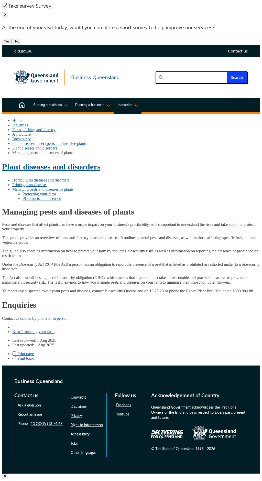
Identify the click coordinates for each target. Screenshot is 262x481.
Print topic (25, 358)
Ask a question (29, 405)
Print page (25, 353)
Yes (7, 41)
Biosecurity (21, 139)
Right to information (87, 425)
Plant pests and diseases (42, 198)
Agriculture (21, 134)
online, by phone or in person (44, 318)
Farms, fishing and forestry (34, 129)
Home (17, 120)
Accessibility (80, 434)
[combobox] (191, 77)
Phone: (40, 424)
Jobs (74, 443)
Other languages (83, 453)
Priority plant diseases (29, 185)
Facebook (123, 405)
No (17, 41)
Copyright (78, 397)
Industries (20, 125)
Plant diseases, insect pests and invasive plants (49, 143)
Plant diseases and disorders (34, 148)
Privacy (76, 416)
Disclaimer (79, 407)
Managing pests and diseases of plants (42, 189)
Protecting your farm (39, 194)
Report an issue (30, 414)
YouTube (122, 414)
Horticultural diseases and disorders (40, 180)
